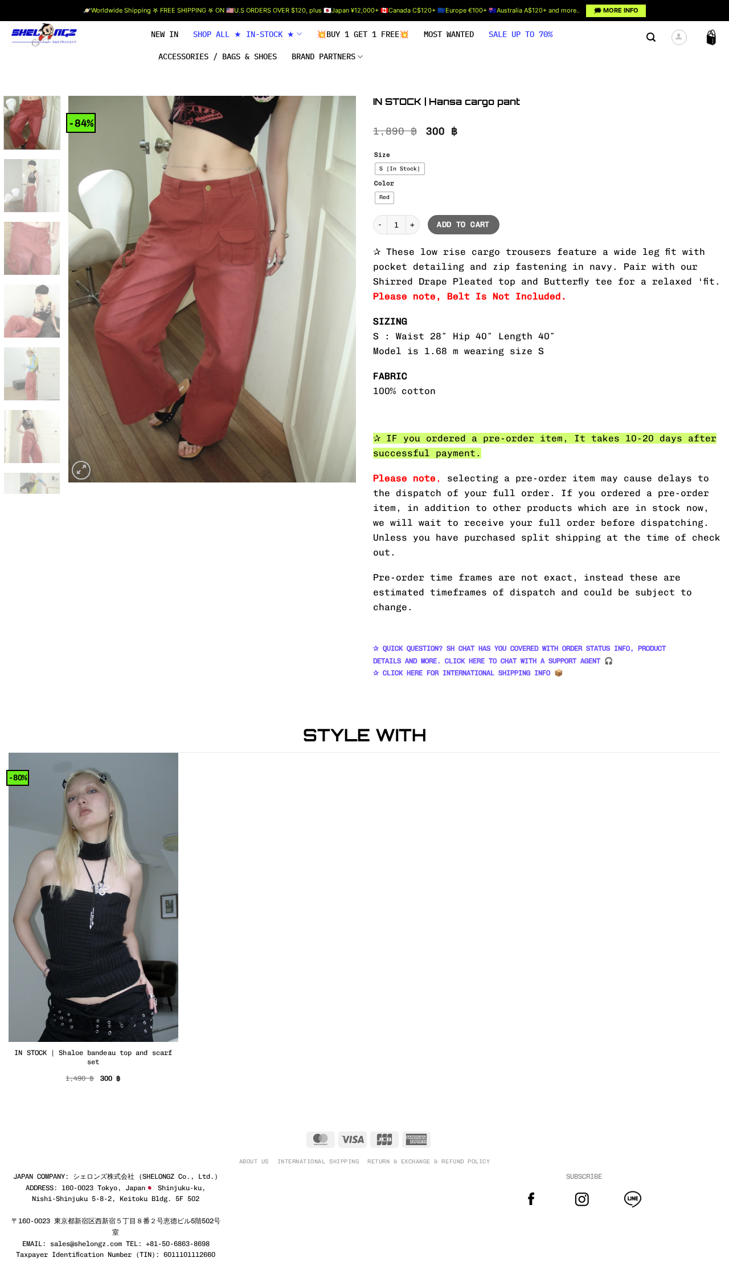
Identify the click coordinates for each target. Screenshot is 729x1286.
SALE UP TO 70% (520, 34)
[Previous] (88, 289)
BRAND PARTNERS (323, 56)
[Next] (336, 289)
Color (384, 183)
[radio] (399, 169)
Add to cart (463, 224)
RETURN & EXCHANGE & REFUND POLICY (428, 1161)
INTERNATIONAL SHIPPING (318, 1161)
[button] (651, 37)
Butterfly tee (578, 281)
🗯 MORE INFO (616, 10)
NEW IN (164, 34)
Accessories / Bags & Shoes (217, 56)
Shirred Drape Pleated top (444, 281)
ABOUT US (254, 1161)
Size (382, 155)
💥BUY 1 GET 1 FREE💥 (363, 34)
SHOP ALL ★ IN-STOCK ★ (243, 34)
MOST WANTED (449, 34)
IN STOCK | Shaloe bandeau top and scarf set (93, 1057)
